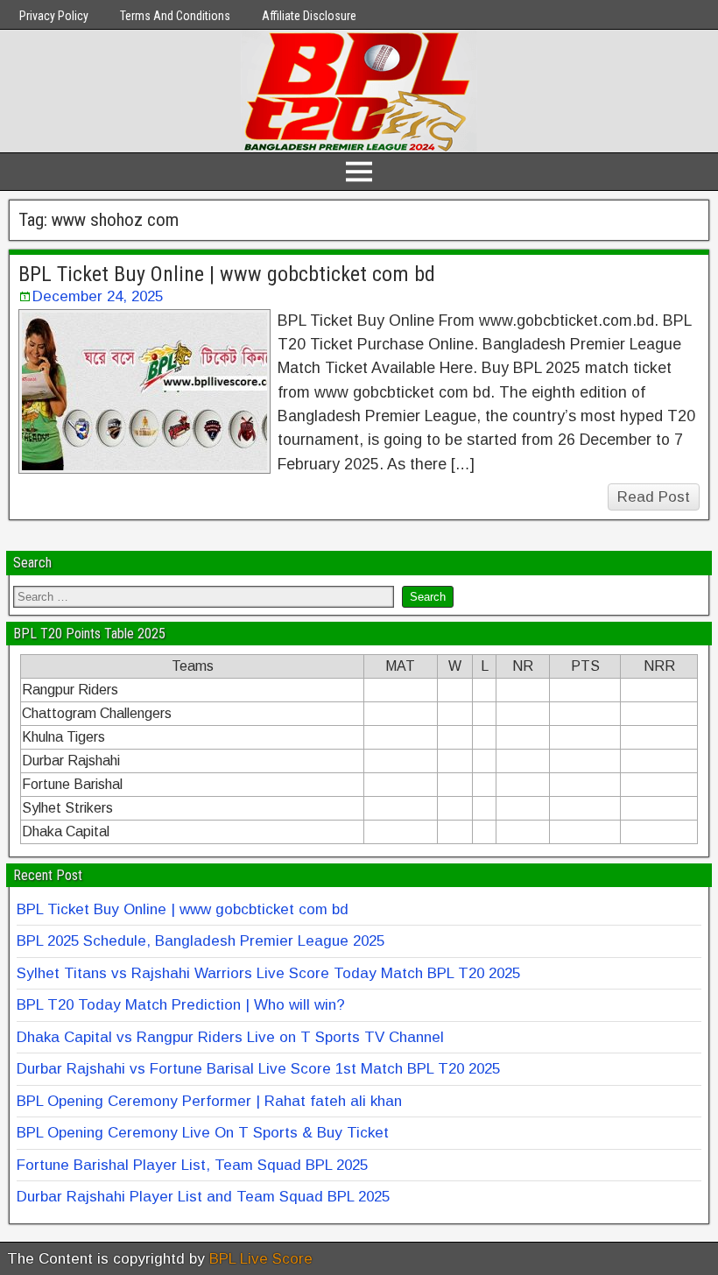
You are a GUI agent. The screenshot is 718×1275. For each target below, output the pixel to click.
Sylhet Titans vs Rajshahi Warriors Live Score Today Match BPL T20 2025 (268, 973)
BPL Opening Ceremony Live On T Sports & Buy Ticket (203, 1132)
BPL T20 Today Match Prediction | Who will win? (181, 1005)
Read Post (653, 497)
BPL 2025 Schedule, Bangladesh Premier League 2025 (200, 941)
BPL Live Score (261, 1258)
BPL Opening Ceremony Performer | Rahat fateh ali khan (209, 1101)
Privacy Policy (53, 16)
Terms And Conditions (175, 16)
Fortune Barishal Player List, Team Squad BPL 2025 (192, 1165)
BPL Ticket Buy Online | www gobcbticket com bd (226, 274)
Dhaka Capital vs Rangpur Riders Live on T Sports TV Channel (230, 1037)
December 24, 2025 (97, 296)
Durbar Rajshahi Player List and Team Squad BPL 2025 (203, 1196)
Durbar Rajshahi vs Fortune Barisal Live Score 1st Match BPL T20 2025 (258, 1068)
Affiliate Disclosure (309, 16)
